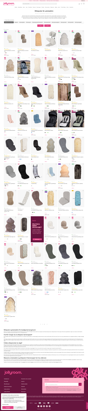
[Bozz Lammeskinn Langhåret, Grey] (5, 318)
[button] (81, 4)
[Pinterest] (50, 406)
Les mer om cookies (5, 404)
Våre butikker (23, 389)
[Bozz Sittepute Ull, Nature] (31, 52)
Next (83, 22)
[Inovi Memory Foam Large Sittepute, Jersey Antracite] (4, 159)
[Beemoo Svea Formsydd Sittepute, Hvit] (5, 265)
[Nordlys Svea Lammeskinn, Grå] (60, 52)
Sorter (47, 25)
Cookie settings (7, 389)
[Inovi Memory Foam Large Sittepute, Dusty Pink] (7, 159)
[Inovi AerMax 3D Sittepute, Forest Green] (59, 159)
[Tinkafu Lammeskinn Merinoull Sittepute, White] (31, 79)
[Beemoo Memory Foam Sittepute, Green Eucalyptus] (59, 79)
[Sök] (55, 3)
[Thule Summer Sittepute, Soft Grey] (58, 212)
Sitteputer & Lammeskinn (49, 13)
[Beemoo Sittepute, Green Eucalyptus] (61, 132)
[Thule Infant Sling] (31, 185)
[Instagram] (41, 406)
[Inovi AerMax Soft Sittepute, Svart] (32, 212)
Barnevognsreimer (47, 22)
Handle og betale (24, 383)
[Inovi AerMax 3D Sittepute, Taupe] (61, 159)
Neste (47, 324)
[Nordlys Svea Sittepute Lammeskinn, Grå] (6, 52)
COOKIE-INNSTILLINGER (20, 407)
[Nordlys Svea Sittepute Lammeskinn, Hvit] (4, 52)
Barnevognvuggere (78, 22)
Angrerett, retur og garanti (26, 378)
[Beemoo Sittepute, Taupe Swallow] (59, 132)
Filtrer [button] (40, 25)
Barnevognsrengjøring (55, 22)
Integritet (23, 386)
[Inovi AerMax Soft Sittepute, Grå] (33, 212)
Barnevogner (37, 13)
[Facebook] (38, 406)
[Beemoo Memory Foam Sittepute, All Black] (61, 79)
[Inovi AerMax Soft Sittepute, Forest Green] (34, 212)
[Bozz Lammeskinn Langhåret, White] (4, 318)
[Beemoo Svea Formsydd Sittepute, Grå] (7, 265)
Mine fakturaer (7, 383)
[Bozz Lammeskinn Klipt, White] (58, 185)
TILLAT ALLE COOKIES (7, 407)
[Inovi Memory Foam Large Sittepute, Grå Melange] (5, 159)
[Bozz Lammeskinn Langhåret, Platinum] (6, 318)
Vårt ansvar (23, 391)
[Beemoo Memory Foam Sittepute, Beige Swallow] (58, 79)
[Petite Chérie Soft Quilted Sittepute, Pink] (4, 132)
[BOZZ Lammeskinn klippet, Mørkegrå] (61, 185)
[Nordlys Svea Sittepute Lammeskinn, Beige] (5, 52)
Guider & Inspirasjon (8, 386)
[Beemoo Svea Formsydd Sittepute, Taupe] (6, 265)
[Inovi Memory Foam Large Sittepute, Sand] (6, 159)
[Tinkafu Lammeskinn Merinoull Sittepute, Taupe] (32, 79)
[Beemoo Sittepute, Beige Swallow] (58, 132)
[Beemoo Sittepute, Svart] (31, 159)
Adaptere (16, 22)
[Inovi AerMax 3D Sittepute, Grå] (58, 159)
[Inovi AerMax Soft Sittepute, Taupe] (31, 212)
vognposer (57, 362)
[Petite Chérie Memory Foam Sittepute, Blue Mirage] (31, 132)
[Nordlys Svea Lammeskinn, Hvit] (58, 52)
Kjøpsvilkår (6, 381)
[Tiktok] (47, 406)
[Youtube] (44, 406)
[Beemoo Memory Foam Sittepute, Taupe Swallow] (60, 79)
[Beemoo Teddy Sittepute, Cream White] (31, 265)
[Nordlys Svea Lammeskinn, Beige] (59, 52)
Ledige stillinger (7, 391)
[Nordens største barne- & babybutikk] (8, 3)
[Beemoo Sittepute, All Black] (60, 132)
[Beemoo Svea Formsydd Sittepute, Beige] (4, 265)
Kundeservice (83, 0)
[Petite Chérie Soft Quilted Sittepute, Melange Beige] (5, 132)
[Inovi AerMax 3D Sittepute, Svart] (60, 159)
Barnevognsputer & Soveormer (37, 22)
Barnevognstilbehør (42, 13)
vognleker (31, 362)
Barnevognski (28, 22)
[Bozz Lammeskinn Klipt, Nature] (59, 185)
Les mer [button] (64, 18)
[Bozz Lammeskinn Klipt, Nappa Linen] (60, 185)
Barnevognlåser (22, 22)
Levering (22, 381)
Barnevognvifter (70, 22)
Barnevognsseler (63, 22)
